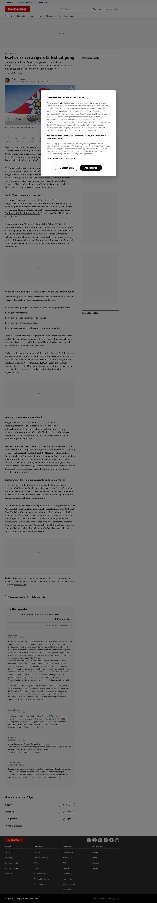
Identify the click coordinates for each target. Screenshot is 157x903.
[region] (78, 133)
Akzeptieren (90, 168)
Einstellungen (67, 168)
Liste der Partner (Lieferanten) (61, 158)
